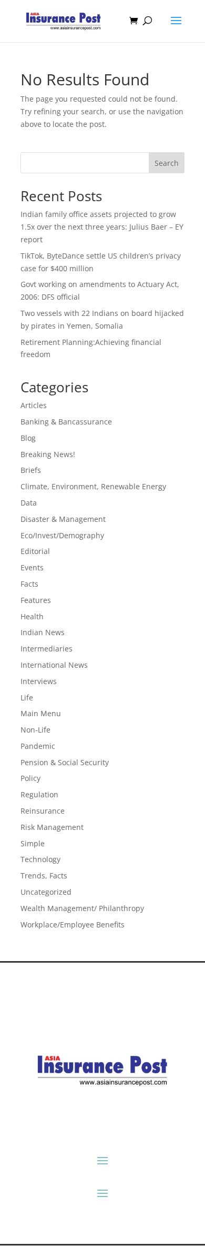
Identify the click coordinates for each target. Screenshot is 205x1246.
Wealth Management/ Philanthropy (82, 908)
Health (32, 616)
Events (32, 567)
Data (28, 503)
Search (167, 163)
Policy (30, 778)
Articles (33, 405)
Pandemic (37, 746)
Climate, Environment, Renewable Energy (93, 486)
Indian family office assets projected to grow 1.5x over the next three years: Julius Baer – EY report (101, 226)
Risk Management (52, 827)
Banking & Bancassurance (66, 422)
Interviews (38, 681)
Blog (28, 438)
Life (26, 698)
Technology (40, 859)
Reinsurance (42, 811)
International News (54, 665)
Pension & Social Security (64, 762)
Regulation (39, 794)
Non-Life (35, 730)
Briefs (30, 470)
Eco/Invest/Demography (62, 535)
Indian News (42, 632)
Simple (32, 843)
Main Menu (40, 713)
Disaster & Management (63, 519)
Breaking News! (47, 454)
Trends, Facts (43, 876)
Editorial (35, 551)
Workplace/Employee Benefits (72, 924)
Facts (29, 584)
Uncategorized (45, 892)
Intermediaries (46, 649)
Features (35, 600)
